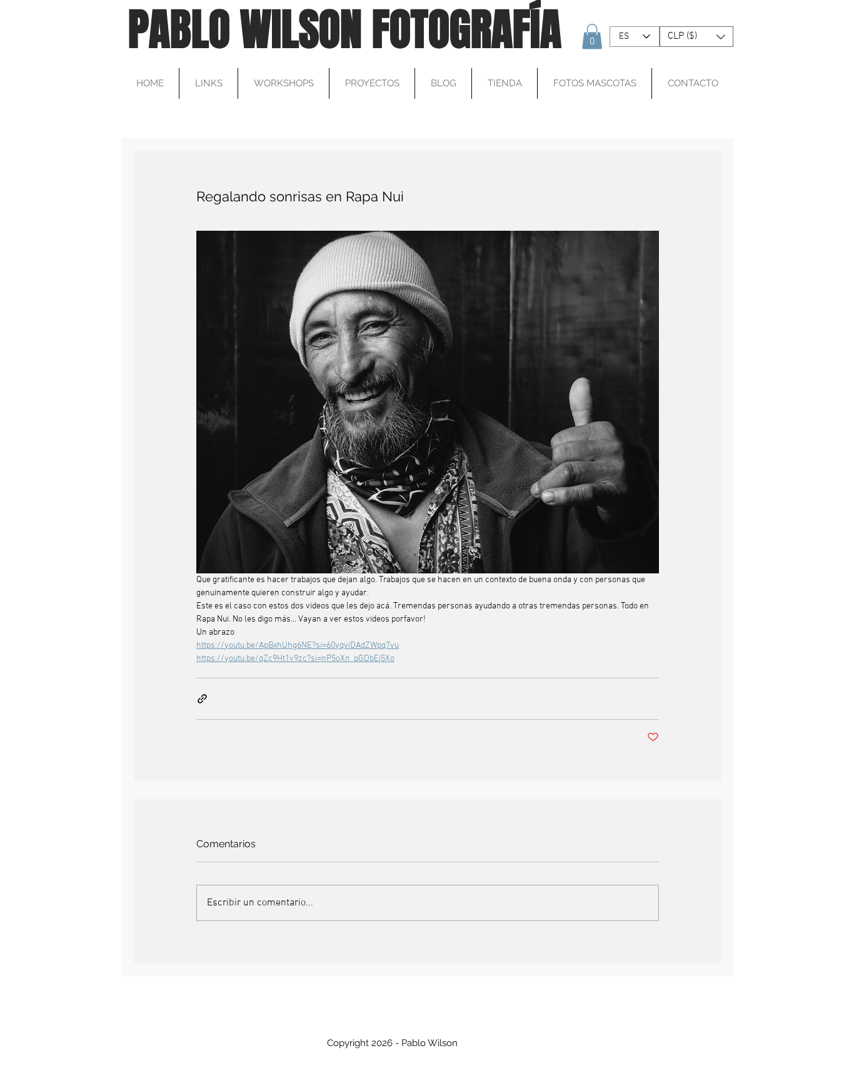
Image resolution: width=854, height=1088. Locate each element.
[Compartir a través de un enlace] (202, 699)
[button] (592, 36)
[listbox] (696, 36)
